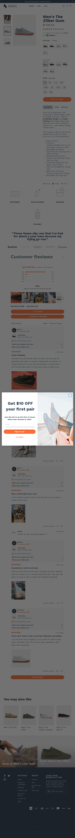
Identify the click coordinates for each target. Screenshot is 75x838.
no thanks (19, 437)
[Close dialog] (70, 395)
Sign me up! (19, 432)
